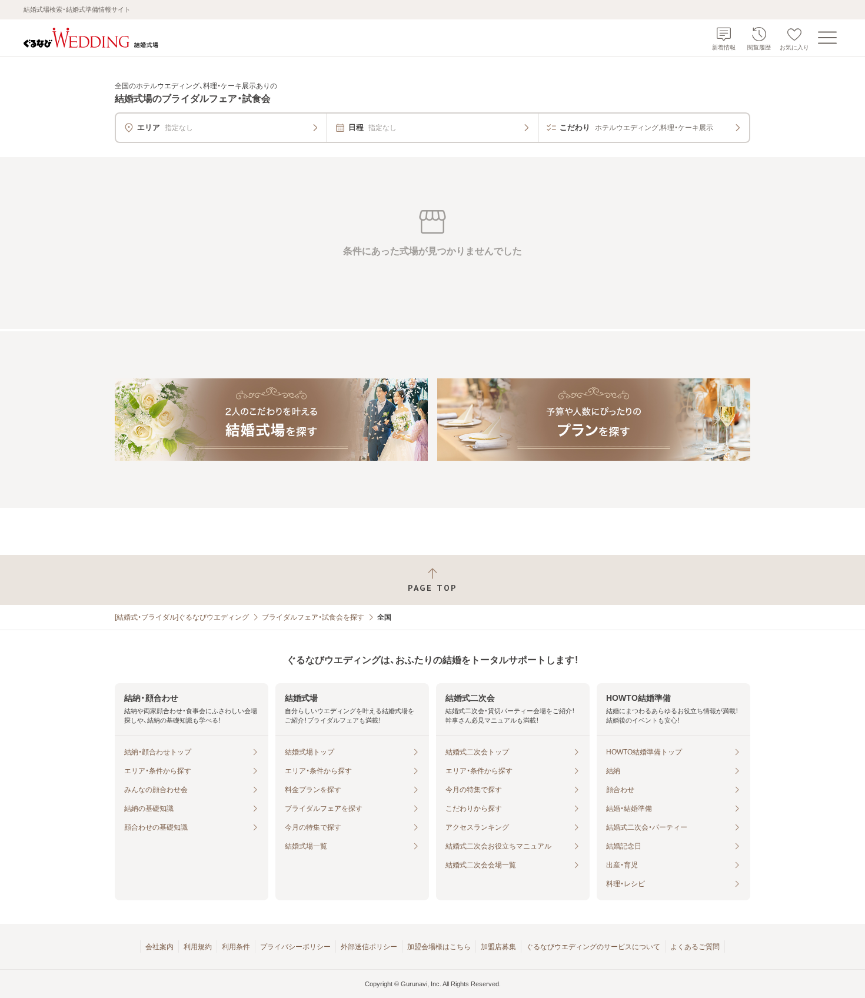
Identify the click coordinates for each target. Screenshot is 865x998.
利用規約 (198, 947)
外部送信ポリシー (369, 947)
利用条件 (236, 947)
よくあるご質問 (695, 947)
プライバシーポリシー (295, 947)
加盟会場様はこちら (439, 947)
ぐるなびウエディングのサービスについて (593, 947)
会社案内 (159, 947)
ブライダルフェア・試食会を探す (313, 617)
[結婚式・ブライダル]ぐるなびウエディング (182, 617)
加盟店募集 (498, 947)
